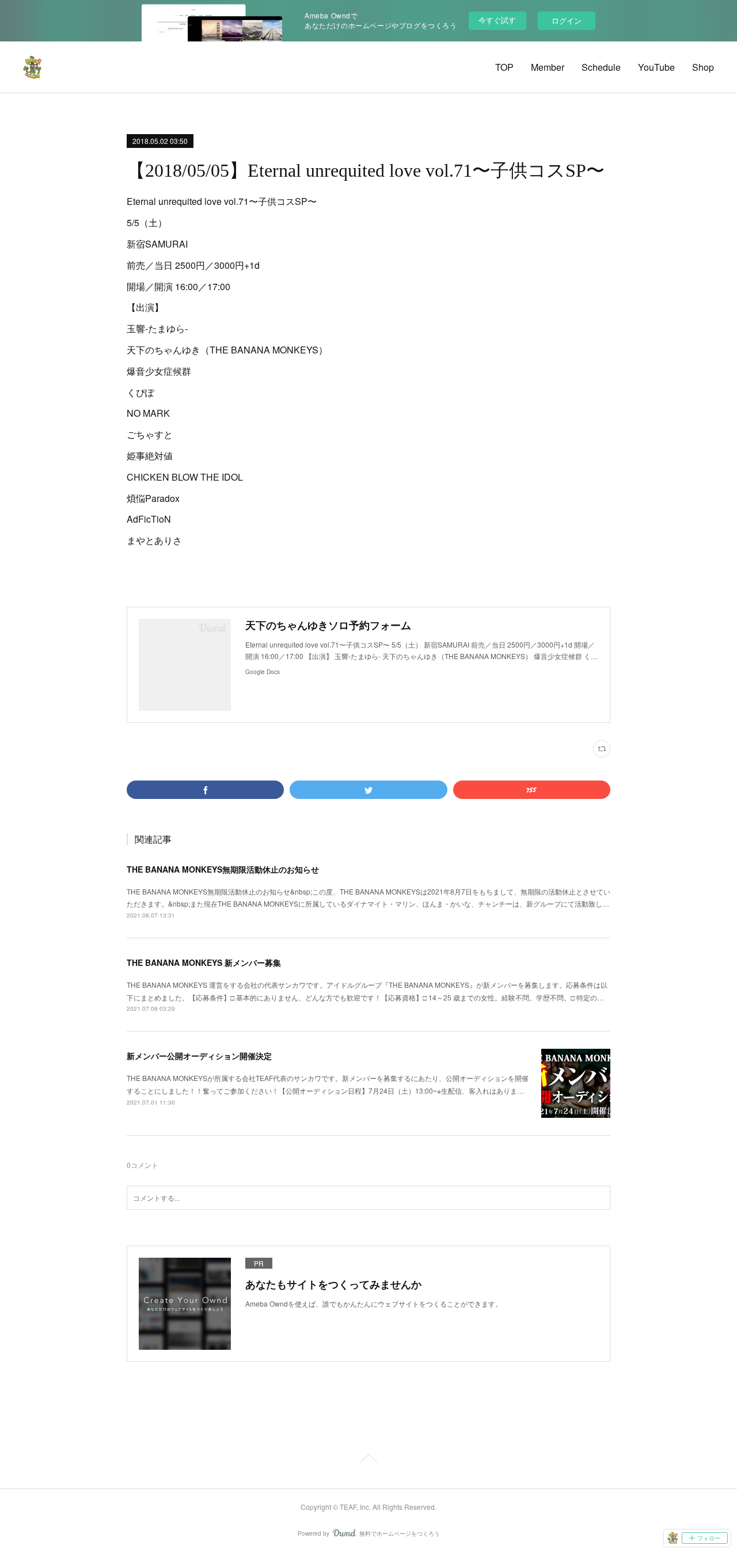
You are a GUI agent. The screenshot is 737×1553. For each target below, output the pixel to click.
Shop (703, 67)
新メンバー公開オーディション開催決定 (199, 1055)
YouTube (656, 67)
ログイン (567, 20)
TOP (504, 67)
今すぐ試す (497, 19)
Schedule (601, 67)
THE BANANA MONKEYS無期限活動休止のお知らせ (223, 869)
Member (547, 67)
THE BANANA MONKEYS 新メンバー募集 (204, 962)
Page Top (368, 1460)
